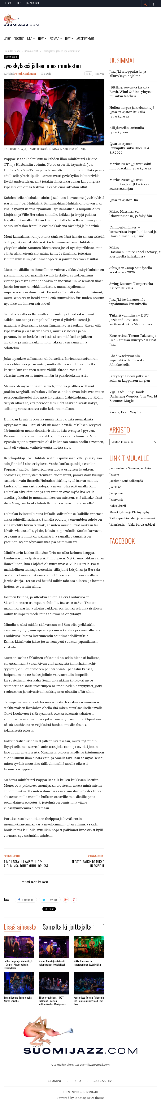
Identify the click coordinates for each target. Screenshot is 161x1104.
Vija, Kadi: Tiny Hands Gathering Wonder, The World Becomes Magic (133, 396)
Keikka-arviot (11, 56)
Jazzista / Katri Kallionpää (126, 480)
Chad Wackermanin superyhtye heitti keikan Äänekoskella (128, 360)
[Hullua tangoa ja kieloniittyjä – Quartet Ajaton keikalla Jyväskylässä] (19, 947)
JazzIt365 (115, 487)
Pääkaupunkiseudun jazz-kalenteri (132, 518)
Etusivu (8, 3)
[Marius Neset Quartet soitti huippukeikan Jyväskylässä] (54, 947)
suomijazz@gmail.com (95, 1064)
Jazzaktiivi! (32, 3)
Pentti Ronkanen (25, 73)
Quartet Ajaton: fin (123, 200)
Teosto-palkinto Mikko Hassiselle (87, 864)
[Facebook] (153, 3)
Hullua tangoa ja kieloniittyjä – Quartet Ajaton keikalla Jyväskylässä (18, 964)
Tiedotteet (18, 38)
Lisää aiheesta (20, 927)
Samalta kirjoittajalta (67, 927)
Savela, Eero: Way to (125, 412)
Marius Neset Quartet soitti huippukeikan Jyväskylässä (52, 962)
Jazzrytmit (116, 499)
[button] (145, 4)
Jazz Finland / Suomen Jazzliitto (130, 468)
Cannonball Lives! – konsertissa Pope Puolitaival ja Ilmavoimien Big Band (133, 232)
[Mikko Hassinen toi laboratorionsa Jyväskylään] (89, 947)
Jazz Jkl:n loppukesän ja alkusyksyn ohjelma (127, 74)
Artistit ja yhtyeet (85, 38)
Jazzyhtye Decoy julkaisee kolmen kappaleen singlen (129, 378)
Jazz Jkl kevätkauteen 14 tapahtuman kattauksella (128, 302)
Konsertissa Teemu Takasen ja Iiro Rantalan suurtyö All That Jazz (89, 1001)
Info (19, 3)
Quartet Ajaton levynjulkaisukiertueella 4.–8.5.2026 (130, 148)
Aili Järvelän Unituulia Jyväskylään (126, 130)
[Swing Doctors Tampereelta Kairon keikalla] (19, 983)
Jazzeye (114, 474)
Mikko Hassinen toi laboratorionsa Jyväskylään (87, 962)
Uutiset (7, 38)
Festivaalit (54, 38)
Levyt (67, 38)
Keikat (40, 38)
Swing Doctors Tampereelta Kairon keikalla (18, 999)
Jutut (29, 38)
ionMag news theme (89, 1098)
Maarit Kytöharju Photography (129, 512)
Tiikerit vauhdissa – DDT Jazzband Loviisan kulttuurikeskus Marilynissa (52, 1001)
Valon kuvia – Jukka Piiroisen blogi (132, 524)
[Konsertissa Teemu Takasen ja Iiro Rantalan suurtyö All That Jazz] (89, 983)
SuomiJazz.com (12, 51)
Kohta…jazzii (117, 505)
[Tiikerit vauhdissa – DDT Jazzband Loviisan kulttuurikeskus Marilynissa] (54, 983)
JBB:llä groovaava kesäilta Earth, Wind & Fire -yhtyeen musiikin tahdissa (131, 92)
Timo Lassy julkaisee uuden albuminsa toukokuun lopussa (26, 864)
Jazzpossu (116, 493)
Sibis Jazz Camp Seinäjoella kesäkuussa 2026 (130, 270)
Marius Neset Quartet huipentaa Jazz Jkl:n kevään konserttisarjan (130, 184)
